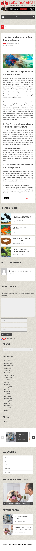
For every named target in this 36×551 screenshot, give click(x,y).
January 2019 (8, 387)
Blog (6, 461)
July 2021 (7, 370)
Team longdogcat (9, 45)
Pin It (27, 198)
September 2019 (9, 375)
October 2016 (8, 408)
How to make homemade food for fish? (21, 239)
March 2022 (7, 361)
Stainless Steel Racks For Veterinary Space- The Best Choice (19, 503)
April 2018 (7, 394)
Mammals (7, 468)
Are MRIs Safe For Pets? (22, 435)
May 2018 (7, 391)
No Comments (20, 43)
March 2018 (7, 396)
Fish (7, 27)
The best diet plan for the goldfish (22, 228)
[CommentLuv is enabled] (10, 339)
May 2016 (7, 410)
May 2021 (7, 373)
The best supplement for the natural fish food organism (22, 250)
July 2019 (7, 380)
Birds (6, 457)
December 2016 (8, 405)
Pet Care (7, 472)
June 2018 (7, 389)
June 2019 (7, 382)
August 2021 (8, 368)
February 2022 (8, 363)
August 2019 (8, 377)
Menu (18, 17)
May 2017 (7, 403)
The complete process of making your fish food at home (22, 217)
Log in (6, 421)
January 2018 (8, 401)
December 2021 (8, 365)
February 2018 (8, 398)
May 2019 (7, 384)
